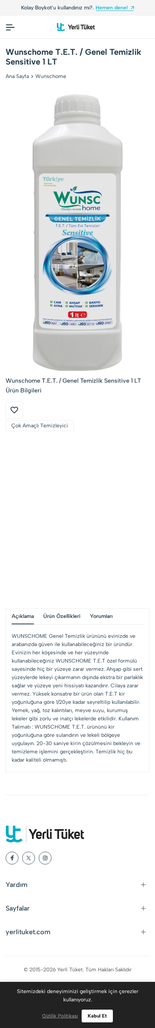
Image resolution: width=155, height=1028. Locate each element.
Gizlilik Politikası (60, 1016)
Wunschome (50, 76)
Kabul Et (97, 1016)
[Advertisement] (77, 519)
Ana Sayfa (17, 76)
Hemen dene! (94, 8)
